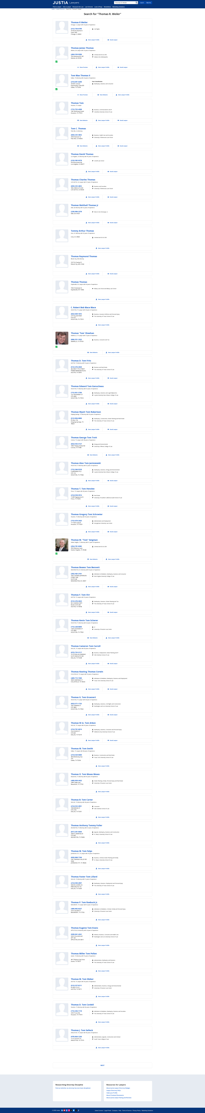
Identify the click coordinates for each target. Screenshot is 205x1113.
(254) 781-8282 (76, 546)
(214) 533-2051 (76, 806)
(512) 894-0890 (76, 418)
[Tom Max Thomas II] (61, 80)
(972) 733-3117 (76, 652)
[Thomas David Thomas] (61, 159)
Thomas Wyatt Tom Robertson (86, 412)
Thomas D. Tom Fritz (81, 360)
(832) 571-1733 (76, 703)
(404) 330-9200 (76, 54)
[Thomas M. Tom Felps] (61, 856)
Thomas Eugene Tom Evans (84, 927)
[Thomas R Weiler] (61, 27)
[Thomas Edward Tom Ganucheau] (61, 391)
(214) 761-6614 (76, 729)
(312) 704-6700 (76, 29)
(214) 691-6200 (76, 82)
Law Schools (89, 7)
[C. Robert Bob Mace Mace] (61, 312)
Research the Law (78, 7)
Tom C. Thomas (78, 128)
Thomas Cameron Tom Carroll (85, 646)
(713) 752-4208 (76, 109)
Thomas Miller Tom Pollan (84, 953)
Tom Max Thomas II (80, 75)
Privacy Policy (137, 1110)
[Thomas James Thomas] (61, 53)
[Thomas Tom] (61, 108)
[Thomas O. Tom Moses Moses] (61, 779)
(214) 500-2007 (76, 883)
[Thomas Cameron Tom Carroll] (61, 651)
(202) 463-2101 (76, 574)
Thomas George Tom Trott (84, 437)
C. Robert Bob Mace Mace (83, 307)
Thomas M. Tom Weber (82, 979)
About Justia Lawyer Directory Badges (118, 1088)
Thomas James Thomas (82, 48)
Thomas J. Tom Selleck (82, 1030)
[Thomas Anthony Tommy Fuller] (61, 830)
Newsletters (107, 7)
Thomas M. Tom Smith (82, 748)
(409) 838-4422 (76, 780)
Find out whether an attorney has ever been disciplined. (73, 1088)
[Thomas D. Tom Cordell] (61, 1009)
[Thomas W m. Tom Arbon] (61, 728)
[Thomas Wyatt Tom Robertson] (61, 417)
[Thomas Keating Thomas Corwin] (61, 676)
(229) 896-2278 (76, 211)
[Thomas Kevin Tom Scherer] (61, 625)
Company (115, 1110)
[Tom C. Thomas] (61, 133)
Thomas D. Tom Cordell (82, 1004)
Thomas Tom (77, 103)
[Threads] (71, 1110)
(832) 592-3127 (76, 444)
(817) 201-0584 (76, 832)
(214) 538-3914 (76, 495)
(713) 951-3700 (76, 392)
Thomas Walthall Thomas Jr (84, 205)
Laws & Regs (98, 7)
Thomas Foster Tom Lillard (84, 876)
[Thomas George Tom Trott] (61, 442)
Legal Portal (107, 1110)
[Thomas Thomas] (61, 287)
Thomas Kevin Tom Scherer (84, 620)
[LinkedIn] (62, 1110)
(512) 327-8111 (76, 985)
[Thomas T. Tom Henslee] (61, 493)
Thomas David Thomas (82, 154)
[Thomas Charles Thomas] (61, 184)
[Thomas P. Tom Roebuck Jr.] (61, 907)
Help (120, 1110)
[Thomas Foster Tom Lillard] (61, 881)
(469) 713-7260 (76, 678)
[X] (76, 1110)
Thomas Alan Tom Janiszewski (86, 463)
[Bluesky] (74, 1110)
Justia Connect (99, 1110)
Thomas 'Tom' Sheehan (82, 333)
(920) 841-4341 (76, 934)
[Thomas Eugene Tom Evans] (61, 932)
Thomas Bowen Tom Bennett (85, 567)
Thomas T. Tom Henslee (82, 488)
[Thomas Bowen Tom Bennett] (61, 572)
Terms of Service (127, 1110)
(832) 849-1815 (76, 314)
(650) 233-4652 (76, 135)
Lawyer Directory (60, 9)
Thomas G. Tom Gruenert (83, 697)
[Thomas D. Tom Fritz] (61, 365)
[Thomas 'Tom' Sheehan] (61, 338)
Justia (53, 9)
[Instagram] (69, 1110)
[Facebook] (67, 1110)
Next (102, 1065)
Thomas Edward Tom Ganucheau (87, 386)
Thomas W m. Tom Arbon (83, 723)
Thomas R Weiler (79, 22)
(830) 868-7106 (76, 857)
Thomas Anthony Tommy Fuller (86, 825)
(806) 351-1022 (76, 339)
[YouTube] (64, 1110)
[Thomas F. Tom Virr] (61, 599)
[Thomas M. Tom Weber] (61, 984)
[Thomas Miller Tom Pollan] (61, 958)
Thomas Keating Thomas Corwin (87, 671)
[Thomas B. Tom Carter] (61, 804)
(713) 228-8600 (76, 627)
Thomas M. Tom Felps (81, 851)
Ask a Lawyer (67, 7)
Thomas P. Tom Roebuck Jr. (84, 902)
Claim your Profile (111, 1093)
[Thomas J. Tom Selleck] (61, 1035)
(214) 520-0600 (76, 755)
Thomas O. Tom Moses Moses (85, 774)
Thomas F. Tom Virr (80, 594)
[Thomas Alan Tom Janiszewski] (61, 468)
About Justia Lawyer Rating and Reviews (118, 1098)
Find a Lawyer (57, 7)
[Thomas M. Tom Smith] (61, 753)
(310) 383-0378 (76, 160)
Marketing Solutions (119, 7)
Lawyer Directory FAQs (113, 1090)
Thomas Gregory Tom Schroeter (86, 514)
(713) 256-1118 (76, 1011)
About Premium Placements (115, 1095)
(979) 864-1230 (76, 1036)
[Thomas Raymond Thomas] (61, 261)
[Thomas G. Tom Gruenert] (61, 702)
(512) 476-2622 (76, 601)
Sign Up (148, 2)
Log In (142, 2)
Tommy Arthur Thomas (82, 230)
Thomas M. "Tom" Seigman (84, 539)
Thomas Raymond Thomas (84, 256)
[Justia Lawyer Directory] (60, 2)
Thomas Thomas (79, 282)
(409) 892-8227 (76, 909)
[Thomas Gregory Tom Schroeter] (61, 519)
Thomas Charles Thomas (83, 179)
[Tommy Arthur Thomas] (61, 235)
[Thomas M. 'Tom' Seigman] (61, 544)
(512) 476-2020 (76, 367)
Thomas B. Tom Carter (82, 799)
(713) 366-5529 (76, 469)
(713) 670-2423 (76, 521)
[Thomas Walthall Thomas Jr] (61, 210)
